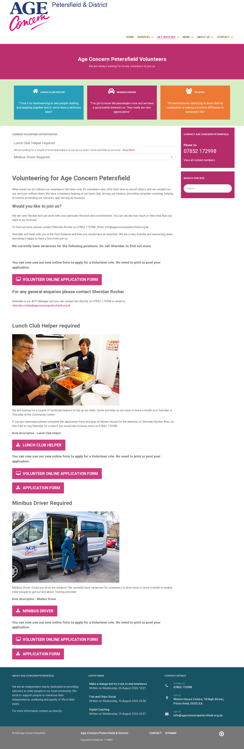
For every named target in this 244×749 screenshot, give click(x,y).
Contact (155, 733)
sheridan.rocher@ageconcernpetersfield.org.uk (41, 305)
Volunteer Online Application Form (60, 279)
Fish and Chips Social (102, 696)
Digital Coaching (99, 709)
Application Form (41, 487)
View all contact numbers (199, 160)
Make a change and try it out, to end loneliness (118, 684)
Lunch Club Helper (41, 445)
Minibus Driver (37, 611)
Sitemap (171, 733)
